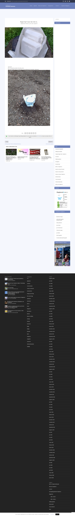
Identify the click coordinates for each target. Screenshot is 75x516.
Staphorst (29, 336)
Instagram (57, 161)
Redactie (27, 23)
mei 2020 (50, 467)
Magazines (51, 494)
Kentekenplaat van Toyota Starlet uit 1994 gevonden (15, 311)
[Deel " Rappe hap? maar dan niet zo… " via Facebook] (25, 133)
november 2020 (52, 452)
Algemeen (35, 23)
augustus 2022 (51, 399)
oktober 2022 (51, 394)
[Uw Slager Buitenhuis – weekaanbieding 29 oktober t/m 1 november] (35, 152)
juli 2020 (50, 462)
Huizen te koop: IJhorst (59, 171)
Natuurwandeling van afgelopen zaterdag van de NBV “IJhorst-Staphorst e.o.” (11, 158)
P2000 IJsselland (58, 159)
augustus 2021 (51, 429)
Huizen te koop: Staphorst (60, 174)
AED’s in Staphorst (58, 166)
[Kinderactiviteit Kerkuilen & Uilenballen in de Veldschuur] (6, 302)
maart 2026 (51, 291)
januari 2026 (51, 296)
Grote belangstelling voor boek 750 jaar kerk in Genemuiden (46, 157)
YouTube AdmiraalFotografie (61, 237)
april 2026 (51, 288)
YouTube (57, 156)
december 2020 (52, 449)
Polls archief (51, 504)
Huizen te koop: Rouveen (59, 169)
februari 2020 (51, 475)
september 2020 (52, 457)
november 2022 (52, 391)
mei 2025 (50, 316)
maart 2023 (51, 381)
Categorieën (50, 5)
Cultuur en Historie (30, 288)
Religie (28, 328)
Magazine (29, 308)
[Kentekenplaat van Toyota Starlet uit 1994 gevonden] (6, 311)
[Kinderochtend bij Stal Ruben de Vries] (23, 152)
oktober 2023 (51, 364)
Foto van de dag (30, 296)
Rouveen (28, 331)
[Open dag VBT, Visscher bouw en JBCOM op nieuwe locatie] (6, 279)
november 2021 (52, 422)
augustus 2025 (51, 308)
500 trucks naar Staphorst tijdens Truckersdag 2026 (16, 284)
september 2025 (52, 306)
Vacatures (29, 341)
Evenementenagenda (59, 149)
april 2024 (51, 349)
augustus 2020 (51, 460)
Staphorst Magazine (65, 5)
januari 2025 (51, 326)
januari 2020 (51, 477)
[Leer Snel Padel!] (6, 288)
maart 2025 (51, 321)
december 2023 (52, 359)
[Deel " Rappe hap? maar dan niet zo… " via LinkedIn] (33, 133)
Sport (17, 288)
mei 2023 (50, 376)
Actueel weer (57, 164)
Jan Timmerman (59, 227)
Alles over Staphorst (42, 5)
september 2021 (52, 427)
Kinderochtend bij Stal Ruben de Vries (22, 157)
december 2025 (52, 298)
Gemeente (29, 301)
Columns (28, 283)
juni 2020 (50, 465)
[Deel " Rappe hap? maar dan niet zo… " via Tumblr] (31, 133)
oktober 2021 (51, 424)
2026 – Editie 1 (53, 496)
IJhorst (28, 303)
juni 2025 (50, 313)
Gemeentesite (57, 176)
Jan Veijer (58, 232)
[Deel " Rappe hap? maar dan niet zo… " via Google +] (29, 133)
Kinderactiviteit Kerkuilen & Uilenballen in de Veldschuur (16, 302)
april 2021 (51, 439)
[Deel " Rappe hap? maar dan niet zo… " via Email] (35, 133)
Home (31, 5)
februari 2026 (51, 293)
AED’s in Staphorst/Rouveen (54, 484)
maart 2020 (51, 472)
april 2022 (51, 409)
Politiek (28, 321)
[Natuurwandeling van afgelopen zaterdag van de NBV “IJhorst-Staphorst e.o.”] (11, 152)
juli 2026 (50, 280)
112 (27, 278)
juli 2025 (50, 311)
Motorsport (29, 311)
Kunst (28, 306)
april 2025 (51, 318)
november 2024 (52, 331)
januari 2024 (51, 356)
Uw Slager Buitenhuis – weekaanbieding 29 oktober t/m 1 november (35, 157)
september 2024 (52, 336)
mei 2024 (50, 346)
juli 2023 (50, 371)
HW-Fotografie (59, 235)
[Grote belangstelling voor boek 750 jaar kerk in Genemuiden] (46, 152)
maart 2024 (51, 351)
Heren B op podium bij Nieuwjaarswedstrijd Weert (19, 1)
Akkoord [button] (57, 514)
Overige (28, 318)
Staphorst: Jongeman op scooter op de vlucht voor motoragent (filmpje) (16, 307)
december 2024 (52, 328)
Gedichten (29, 298)
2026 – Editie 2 (53, 499)
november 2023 (52, 361)
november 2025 (52, 301)
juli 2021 (50, 432)
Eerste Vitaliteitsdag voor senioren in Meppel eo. (16, 297)
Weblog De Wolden (58, 151)
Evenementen (14, 285)
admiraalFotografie (59, 219)
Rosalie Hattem (59, 220)
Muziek (28, 313)
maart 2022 (51, 412)
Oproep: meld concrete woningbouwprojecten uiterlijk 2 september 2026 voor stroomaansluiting (16, 292)
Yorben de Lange (59, 230)
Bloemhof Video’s (59, 216)
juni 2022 (50, 404)
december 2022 (52, 389)
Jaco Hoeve (58, 225)
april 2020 (51, 470)
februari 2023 (51, 384)
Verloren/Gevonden (58, 181)
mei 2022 (50, 407)
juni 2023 (50, 374)
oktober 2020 (51, 455)
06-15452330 (39, 136)
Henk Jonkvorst (59, 222)
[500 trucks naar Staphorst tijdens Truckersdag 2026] (6, 284)
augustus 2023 (51, 369)
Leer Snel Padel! (10, 287)
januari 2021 (51, 447)
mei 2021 (50, 437)
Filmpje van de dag (30, 293)
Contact (57, 5)
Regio (28, 326)
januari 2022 (51, 417)
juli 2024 (50, 341)
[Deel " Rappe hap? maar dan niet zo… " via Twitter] (27, 133)
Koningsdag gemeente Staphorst (55, 491)
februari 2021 (51, 444)
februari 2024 (51, 354)
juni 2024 (50, 344)
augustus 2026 (51, 278)
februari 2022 (51, 414)
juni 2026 (50, 283)
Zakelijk (28, 346)
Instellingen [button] (52, 514)
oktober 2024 (51, 333)
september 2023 (52, 366)
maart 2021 (51, 442)
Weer (50, 509)
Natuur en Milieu (30, 316)
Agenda (35, 5)
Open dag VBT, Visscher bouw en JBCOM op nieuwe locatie (15, 279)
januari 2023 (51, 386)
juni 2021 (50, 434)
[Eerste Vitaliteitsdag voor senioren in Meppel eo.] (6, 298)
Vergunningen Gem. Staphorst (60, 154)
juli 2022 (50, 402)
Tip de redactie (58, 179)
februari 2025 (51, 323)
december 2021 (52, 419)
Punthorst (29, 323)
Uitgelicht (29, 338)
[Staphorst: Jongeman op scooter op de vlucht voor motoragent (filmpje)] (6, 307)
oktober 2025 (51, 303)
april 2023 (51, 379)
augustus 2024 (51, 338)
